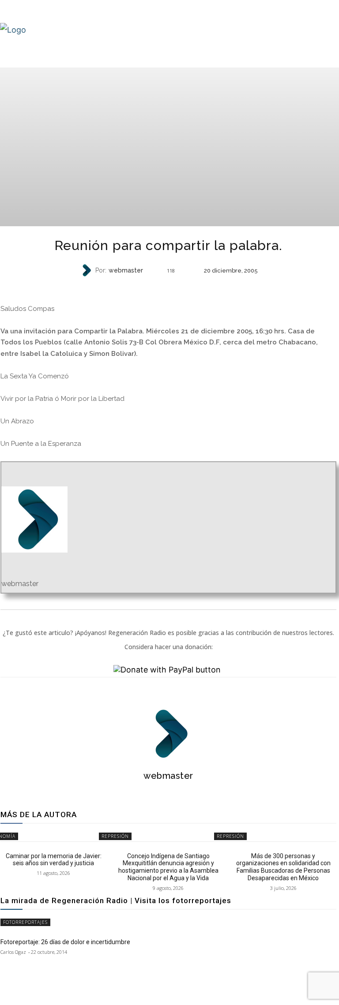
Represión (115, 836)
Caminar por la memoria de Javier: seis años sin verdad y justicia (54, 859)
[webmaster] (87, 270)
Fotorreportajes (25, 922)
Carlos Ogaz (13, 952)
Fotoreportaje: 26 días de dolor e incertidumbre (65, 941)
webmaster (126, 270)
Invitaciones (167, 288)
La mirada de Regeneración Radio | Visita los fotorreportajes (115, 900)
